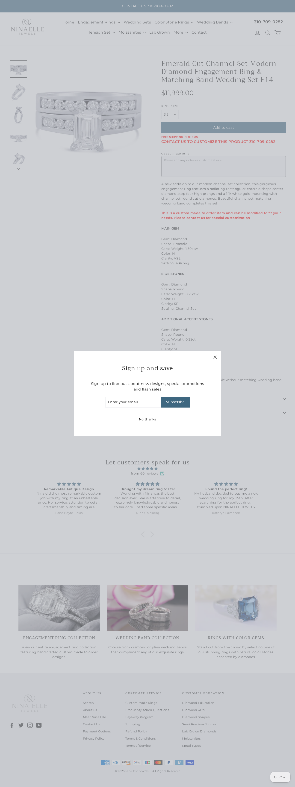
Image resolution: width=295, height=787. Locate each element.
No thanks (147, 419)
